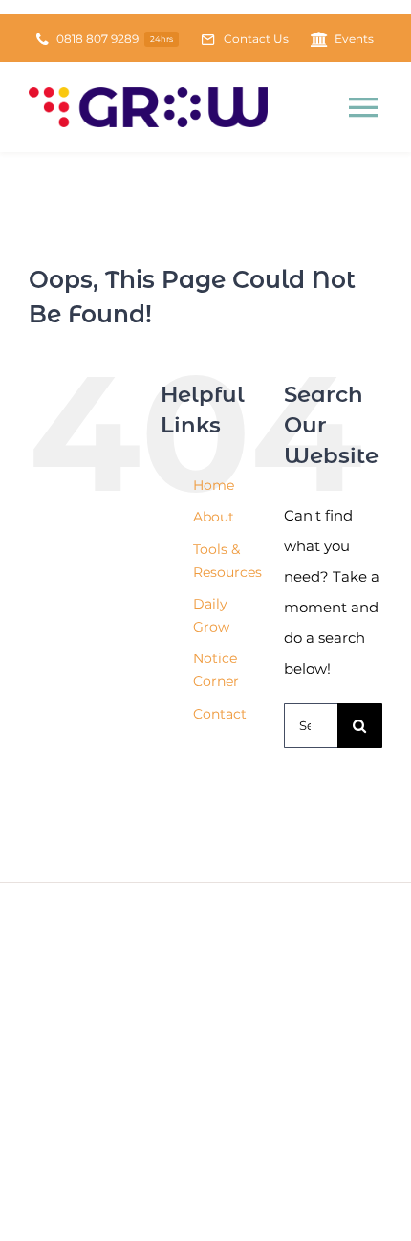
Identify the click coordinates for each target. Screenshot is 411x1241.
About (213, 516)
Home (213, 485)
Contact (220, 713)
